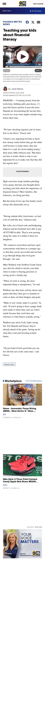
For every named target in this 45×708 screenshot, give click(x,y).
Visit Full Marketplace (34, 381)
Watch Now (37, 4)
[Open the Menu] (4, 4)
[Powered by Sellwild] (38, 527)
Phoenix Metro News (12, 23)
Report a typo (9, 364)
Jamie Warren (17, 89)
